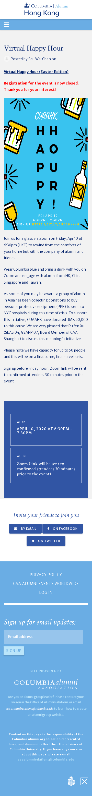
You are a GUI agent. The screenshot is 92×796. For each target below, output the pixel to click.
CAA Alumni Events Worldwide (46, 583)
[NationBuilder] (74, 781)
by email (28, 528)
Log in (46, 592)
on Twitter (48, 541)
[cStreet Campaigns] (84, 781)
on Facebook (65, 528)
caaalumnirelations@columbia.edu (29, 708)
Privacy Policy (46, 574)
